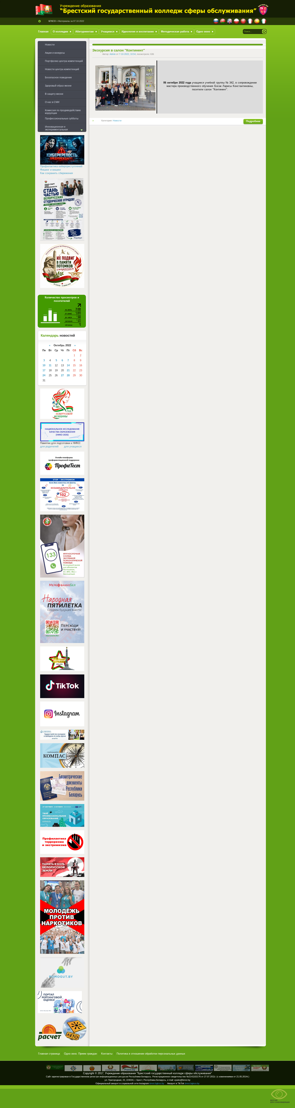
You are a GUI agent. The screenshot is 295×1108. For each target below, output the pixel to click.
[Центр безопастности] (73, 1070)
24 (44, 375)
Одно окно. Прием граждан (80, 1053)
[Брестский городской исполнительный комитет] (167, 1070)
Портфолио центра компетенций (64, 61)
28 (68, 375)
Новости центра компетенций (62, 69)
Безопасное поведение (58, 77)
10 (44, 365)
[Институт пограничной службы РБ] (55, 1068)
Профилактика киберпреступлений (61, 166)
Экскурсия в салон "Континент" (118, 50)
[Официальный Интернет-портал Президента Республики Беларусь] (260, 1070)
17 (44, 370)
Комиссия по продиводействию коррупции (63, 112)
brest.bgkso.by (157, 1083)
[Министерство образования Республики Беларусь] (148, 1070)
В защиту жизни (54, 94)
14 (68, 365)
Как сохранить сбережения (56, 173)
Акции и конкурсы (55, 52)
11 (50, 365)
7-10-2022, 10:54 (127, 54)
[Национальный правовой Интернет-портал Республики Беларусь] (129, 1070)
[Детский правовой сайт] (241, 1070)
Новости (117, 120)
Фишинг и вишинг (50, 169)
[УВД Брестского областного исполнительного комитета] (92, 1070)
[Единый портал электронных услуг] (111, 1070)
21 (68, 370)
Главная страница (49, 1053)
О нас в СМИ (52, 102)
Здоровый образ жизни (58, 85)
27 (62, 375)
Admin (113, 54)
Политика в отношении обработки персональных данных (151, 1053)
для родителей (49, 446)
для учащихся (72, 446)
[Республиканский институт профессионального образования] (204, 1070)
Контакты (106, 1053)
